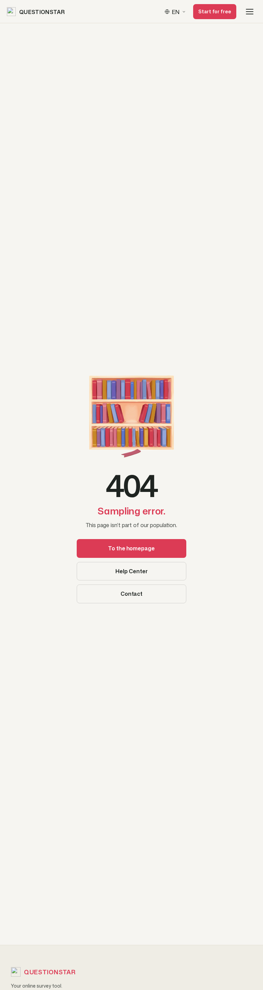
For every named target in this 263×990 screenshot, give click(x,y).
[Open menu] (249, 11)
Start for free (214, 11)
